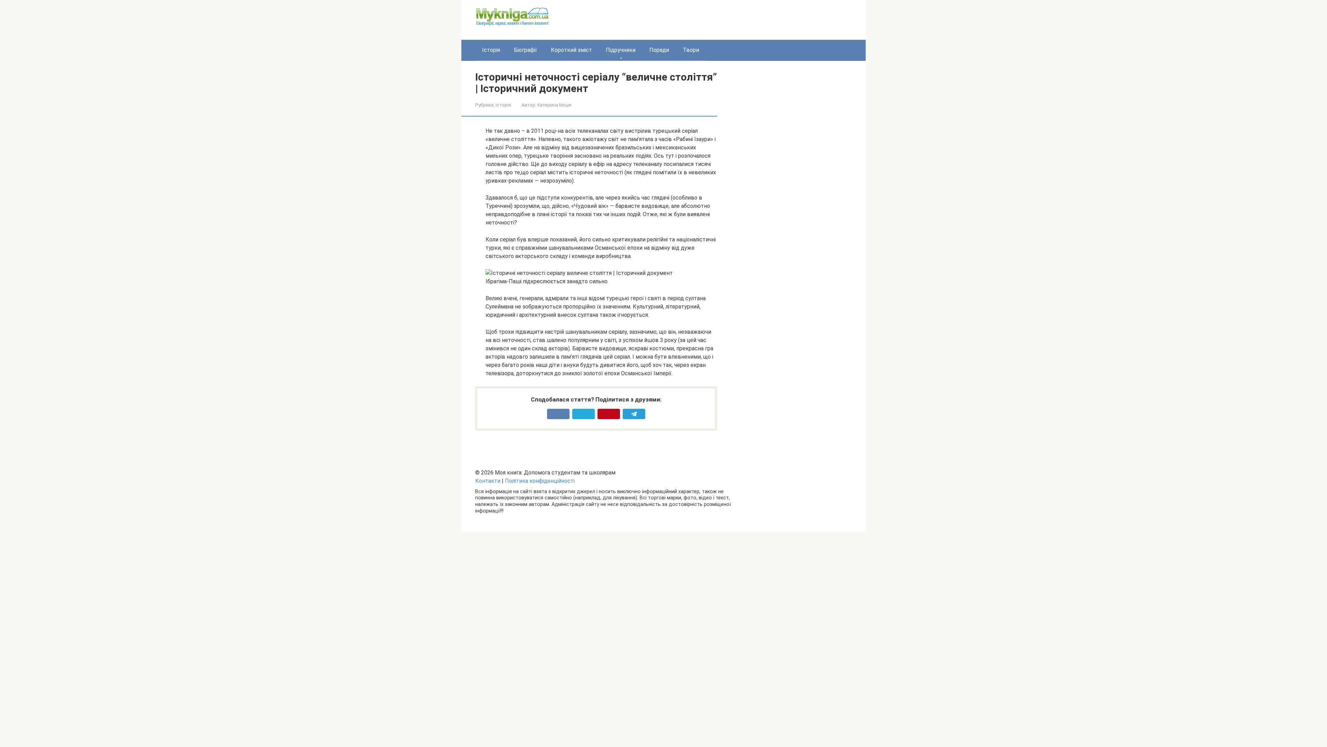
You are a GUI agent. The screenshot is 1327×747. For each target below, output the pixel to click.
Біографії (525, 50)
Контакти (487, 481)
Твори (691, 50)
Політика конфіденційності (540, 481)
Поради (659, 50)
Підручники (621, 50)
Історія (491, 50)
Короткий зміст (571, 50)
